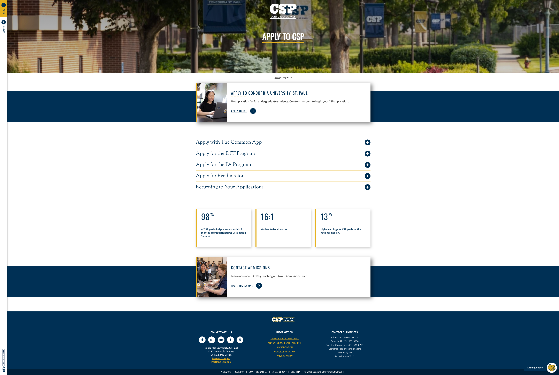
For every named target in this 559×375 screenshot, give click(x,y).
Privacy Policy (285, 356)
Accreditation (285, 347)
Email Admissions (242, 286)
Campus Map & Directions (285, 338)
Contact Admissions (250, 268)
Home (277, 78)
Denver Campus (221, 358)
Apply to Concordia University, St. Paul (269, 93)
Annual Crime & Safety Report (284, 343)
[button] (3, 26)
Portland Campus (221, 361)
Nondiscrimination (285, 351)
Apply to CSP (239, 111)
